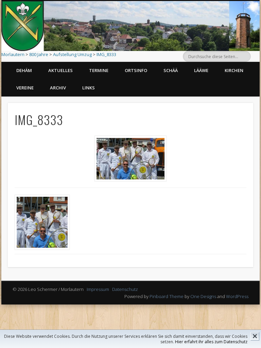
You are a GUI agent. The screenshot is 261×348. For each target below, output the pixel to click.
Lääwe (201, 70)
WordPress (237, 296)
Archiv (58, 88)
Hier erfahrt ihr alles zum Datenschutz (211, 342)
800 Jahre (38, 54)
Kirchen (234, 70)
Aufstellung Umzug (72, 54)
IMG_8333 (106, 54)
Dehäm (24, 70)
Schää (170, 70)
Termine (98, 70)
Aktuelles (60, 70)
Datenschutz (125, 289)
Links (88, 88)
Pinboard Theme (167, 296)
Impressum (98, 289)
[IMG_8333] (130, 158)
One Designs (203, 296)
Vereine (25, 88)
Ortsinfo (136, 70)
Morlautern (12, 54)
